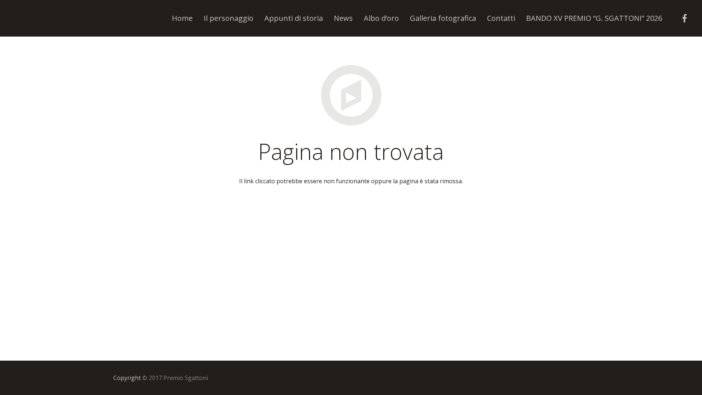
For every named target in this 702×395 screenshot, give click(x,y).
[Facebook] (684, 18)
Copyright (127, 378)
